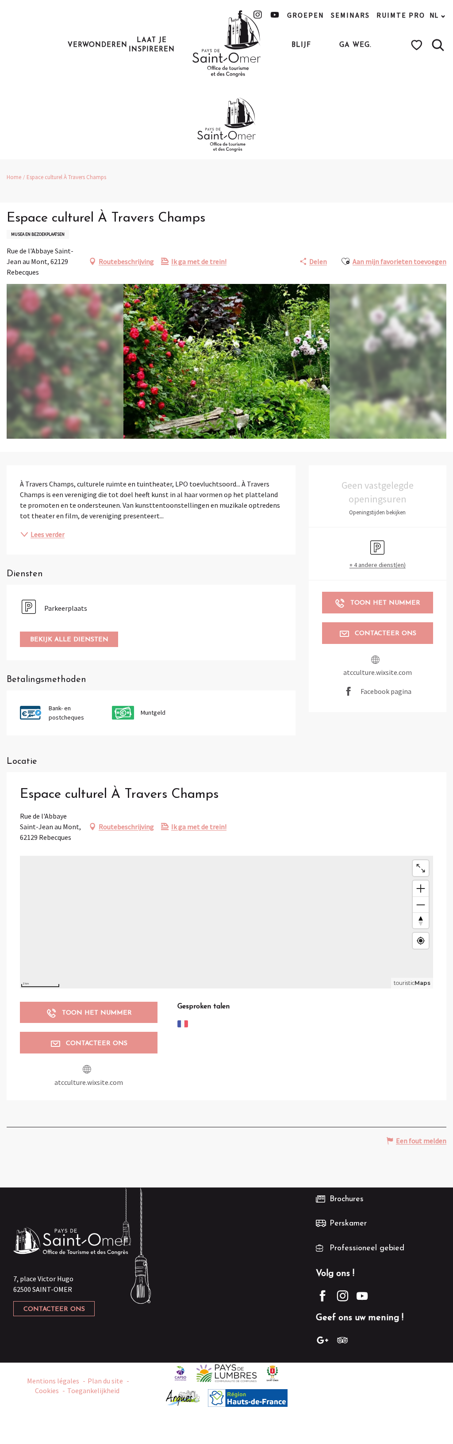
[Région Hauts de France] (248, 1397)
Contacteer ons (54, 1309)
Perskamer (348, 1224)
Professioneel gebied (367, 1248)
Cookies (47, 1390)
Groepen (305, 15)
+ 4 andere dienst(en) (377, 565)
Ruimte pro (400, 15)
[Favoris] (417, 45)
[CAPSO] (180, 1372)
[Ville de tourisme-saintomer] (272, 1372)
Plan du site (105, 1380)
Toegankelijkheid (93, 1390)
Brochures (347, 1199)
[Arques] (182, 1397)
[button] (438, 45)
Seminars (350, 15)
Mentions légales (53, 1380)
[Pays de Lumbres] (226, 1372)
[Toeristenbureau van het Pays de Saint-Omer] (226, 45)
